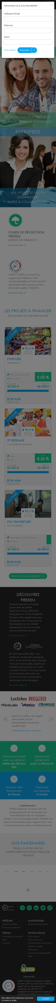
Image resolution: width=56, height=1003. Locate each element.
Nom (6, 36)
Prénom (8, 25)
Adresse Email (12, 13)
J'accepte (45, 998)
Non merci (10, 49)
